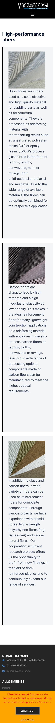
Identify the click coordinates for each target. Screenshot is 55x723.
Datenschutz (27, 719)
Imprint (6, 687)
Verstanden (27, 711)
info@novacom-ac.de (19, 670)
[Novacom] (33, 5)
